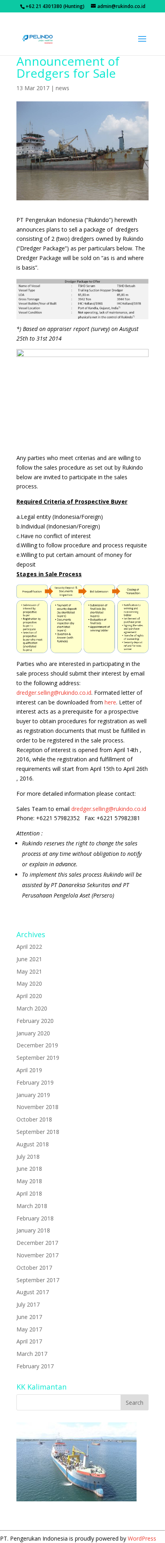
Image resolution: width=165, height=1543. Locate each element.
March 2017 (31, 1353)
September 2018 (37, 1132)
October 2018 (34, 1119)
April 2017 (29, 1341)
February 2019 (35, 1082)
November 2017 (37, 1255)
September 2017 (37, 1280)
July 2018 (28, 1156)
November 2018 (37, 1107)
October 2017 (34, 1267)
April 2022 (29, 946)
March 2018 (31, 1206)
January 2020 (33, 1033)
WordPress (142, 1538)
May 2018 (29, 1181)
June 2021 (29, 959)
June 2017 (29, 1317)
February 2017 (35, 1366)
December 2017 (37, 1243)
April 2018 (29, 1193)
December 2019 (37, 1045)
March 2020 (31, 1008)
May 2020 (29, 983)
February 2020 (35, 1021)
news (62, 88)
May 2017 (29, 1329)
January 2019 (33, 1095)
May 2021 (29, 971)
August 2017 (32, 1292)
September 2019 (37, 1057)
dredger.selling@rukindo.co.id (53, 692)
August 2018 (32, 1144)
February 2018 (35, 1218)
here (110, 702)
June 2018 (29, 1168)
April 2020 (29, 996)
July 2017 (28, 1304)
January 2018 (33, 1230)
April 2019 (29, 1070)
